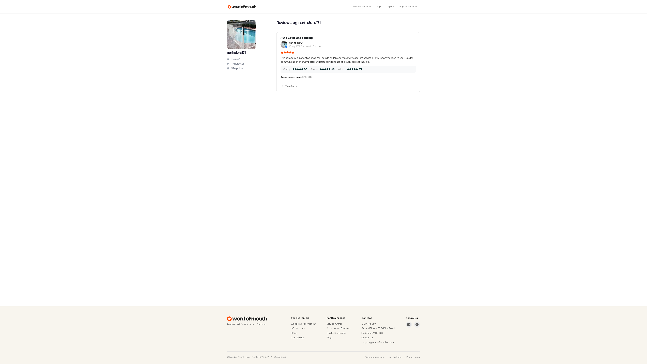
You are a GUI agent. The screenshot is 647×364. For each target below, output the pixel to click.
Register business (408, 6)
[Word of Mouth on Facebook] (417, 325)
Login (378, 6)
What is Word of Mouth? (303, 323)
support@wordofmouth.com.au (378, 342)
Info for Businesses (337, 333)
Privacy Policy (413, 357)
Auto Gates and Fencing (297, 38)
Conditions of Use (374, 357)
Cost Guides (297, 337)
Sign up (390, 6)
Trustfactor (237, 63)
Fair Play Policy (395, 357)
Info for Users (298, 328)
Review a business (362, 6)
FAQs (294, 333)
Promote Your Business (339, 328)
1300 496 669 (368, 323)
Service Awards (334, 323)
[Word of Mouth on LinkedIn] (409, 325)
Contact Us (367, 337)
